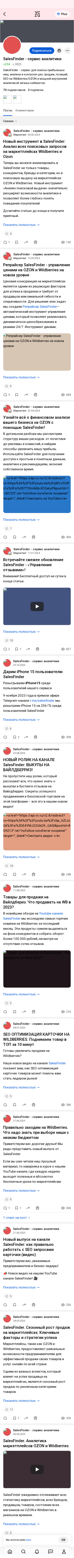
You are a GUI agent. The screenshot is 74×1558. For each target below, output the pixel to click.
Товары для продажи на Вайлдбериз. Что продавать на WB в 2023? (37, 902)
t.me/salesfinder (42, 700)
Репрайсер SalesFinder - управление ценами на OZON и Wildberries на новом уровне (36, 270)
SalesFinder (57, 1063)
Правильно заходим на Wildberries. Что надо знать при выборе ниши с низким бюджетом (36, 1132)
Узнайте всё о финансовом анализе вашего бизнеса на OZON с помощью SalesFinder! (36, 422)
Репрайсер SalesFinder (40, 306)
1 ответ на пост (15, 1218)
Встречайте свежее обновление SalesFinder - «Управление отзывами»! (33, 564)
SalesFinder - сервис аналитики (36, 131)
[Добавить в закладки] (16, 242)
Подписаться (42, 50)
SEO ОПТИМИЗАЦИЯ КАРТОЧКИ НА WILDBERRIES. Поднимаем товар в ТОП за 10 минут (36, 1039)
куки (28, 1539)
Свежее (8, 121)
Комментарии (24, 110)
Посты (7, 110)
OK (63, 1540)
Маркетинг (19, 134)
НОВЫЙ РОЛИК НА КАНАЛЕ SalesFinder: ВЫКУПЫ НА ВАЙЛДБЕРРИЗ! (29, 764)
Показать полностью (19, 225)
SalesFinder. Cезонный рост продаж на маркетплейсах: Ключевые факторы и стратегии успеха (36, 1332)
